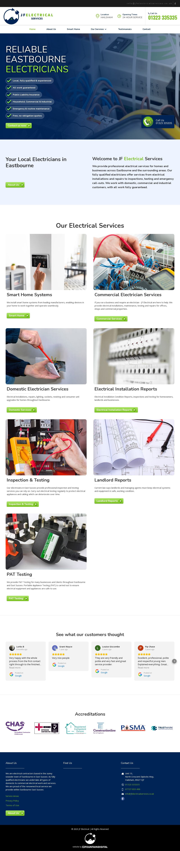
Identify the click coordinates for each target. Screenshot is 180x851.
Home (32, 29)
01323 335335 (162, 17)
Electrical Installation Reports (114, 410)
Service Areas (12, 796)
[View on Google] (12, 648)
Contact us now (17, 125)
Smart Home (73, 29)
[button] (99, 29)
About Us (51, 29)
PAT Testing (16, 598)
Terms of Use (12, 805)
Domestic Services (20, 410)
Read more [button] (15, 667)
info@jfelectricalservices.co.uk (139, 793)
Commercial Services (109, 318)
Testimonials (125, 29)
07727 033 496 (132, 789)
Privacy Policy (12, 800)
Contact (147, 29)
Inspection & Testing (21, 504)
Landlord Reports (107, 501)
